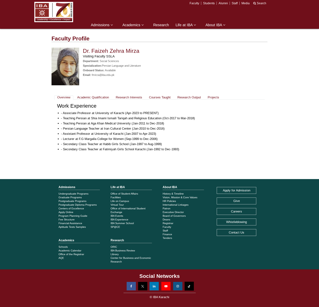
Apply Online (66, 212)
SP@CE (115, 226)
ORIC (114, 246)
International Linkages (175, 204)
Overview (63, 97)
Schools (63, 246)
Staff (235, 3)
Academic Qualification (93, 97)
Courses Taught (160, 97)
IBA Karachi (53, 12)
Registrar (168, 223)
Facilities (116, 197)
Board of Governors (174, 215)
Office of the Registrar (71, 254)
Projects (213, 97)
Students (209, 3)
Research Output (189, 97)
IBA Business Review (123, 250)
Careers (236, 211)
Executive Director (173, 212)
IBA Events (117, 215)
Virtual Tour (117, 204)
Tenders (167, 237)
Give (236, 201)
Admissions (101, 25)
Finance (167, 234)
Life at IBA (185, 25)
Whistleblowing (236, 222)
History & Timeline (173, 193)
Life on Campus (120, 201)
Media (245, 3)
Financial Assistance (70, 223)
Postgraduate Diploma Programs (78, 204)
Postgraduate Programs (72, 201)
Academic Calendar (70, 250)
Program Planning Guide (73, 215)
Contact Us (236, 232)
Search (261, 3)
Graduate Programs (70, 197)
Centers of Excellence (71, 208)
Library (115, 254)
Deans (166, 219)
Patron (166, 208)
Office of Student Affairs (124, 193)
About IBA (214, 25)
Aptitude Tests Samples (72, 226)
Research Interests (129, 97)
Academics (131, 25)
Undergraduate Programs (73, 193)
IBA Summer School (122, 223)
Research (161, 25)
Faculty (194, 3)
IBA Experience (119, 219)
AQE (61, 257)
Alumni (223, 3)
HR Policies (169, 201)
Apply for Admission (236, 190)
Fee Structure (67, 219)
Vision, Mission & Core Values (180, 197)
